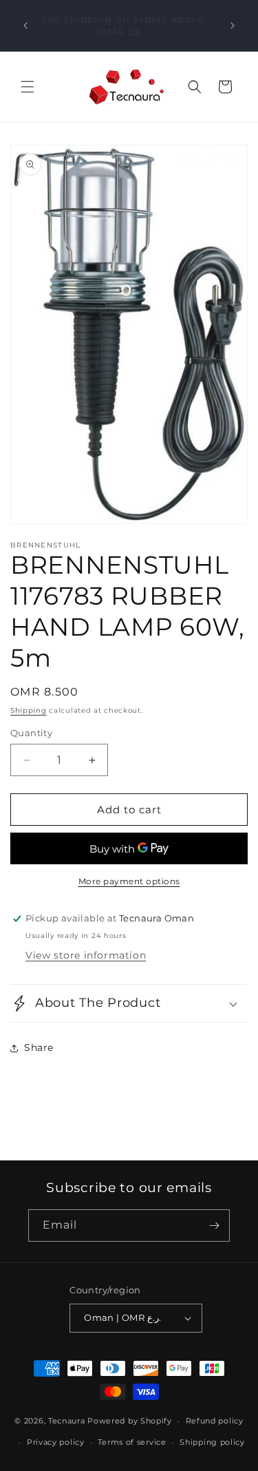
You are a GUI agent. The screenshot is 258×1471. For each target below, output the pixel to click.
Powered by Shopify (129, 1421)
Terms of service (132, 1442)
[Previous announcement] (25, 25)
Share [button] (39, 1047)
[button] (27, 87)
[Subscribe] (214, 1225)
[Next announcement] (232, 25)
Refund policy (215, 1421)
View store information (85, 955)
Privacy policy (56, 1442)
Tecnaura (66, 1421)
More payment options (129, 881)
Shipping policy (212, 1442)
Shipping (28, 710)
